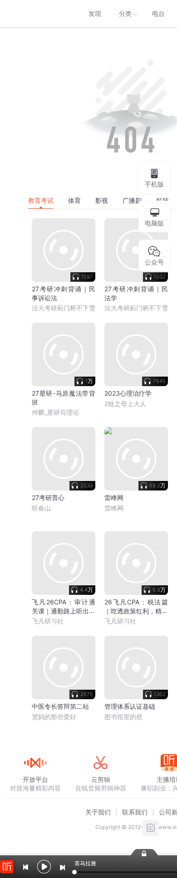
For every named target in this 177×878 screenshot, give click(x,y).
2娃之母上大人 (125, 403)
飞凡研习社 (48, 621)
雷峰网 (113, 508)
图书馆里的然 (123, 717)
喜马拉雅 (35, 13)
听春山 (41, 508)
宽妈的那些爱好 (54, 717)
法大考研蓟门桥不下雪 (63, 308)
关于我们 (98, 812)
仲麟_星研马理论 (55, 412)
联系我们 (135, 812)
